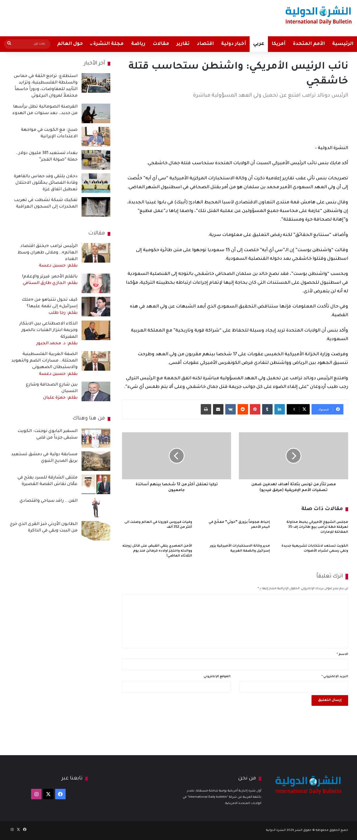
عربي (258, 44)
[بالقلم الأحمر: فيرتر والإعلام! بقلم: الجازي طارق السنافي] (96, 283)
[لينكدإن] (279, 409)
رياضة (138, 44)
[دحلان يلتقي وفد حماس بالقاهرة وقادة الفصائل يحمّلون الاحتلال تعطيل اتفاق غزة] (96, 183)
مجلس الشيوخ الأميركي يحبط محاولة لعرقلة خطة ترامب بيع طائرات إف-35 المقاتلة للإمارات (317, 527)
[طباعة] (206, 409)
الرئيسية (342, 44)
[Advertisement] (117, 17)
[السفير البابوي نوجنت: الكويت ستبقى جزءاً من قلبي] (96, 438)
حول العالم (70, 44)
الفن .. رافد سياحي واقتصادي (49, 501)
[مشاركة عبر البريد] (218, 409)
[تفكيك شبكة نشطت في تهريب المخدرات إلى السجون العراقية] (96, 207)
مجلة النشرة (108, 44)
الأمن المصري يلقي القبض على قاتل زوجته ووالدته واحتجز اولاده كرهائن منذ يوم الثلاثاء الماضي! (157, 551)
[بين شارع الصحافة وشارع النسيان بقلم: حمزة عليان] (96, 391)
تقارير (182, 44)
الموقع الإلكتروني (217, 676)
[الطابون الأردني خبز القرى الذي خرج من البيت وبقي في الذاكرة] (96, 531)
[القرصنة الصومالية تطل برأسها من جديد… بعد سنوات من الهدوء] (96, 113)
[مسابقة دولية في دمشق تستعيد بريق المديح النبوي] (96, 461)
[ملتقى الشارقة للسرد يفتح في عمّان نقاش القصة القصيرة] (96, 484)
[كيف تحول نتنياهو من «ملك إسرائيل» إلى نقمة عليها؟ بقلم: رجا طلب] (96, 306)
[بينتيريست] (255, 409)
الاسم (342, 654)
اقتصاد (205, 44)
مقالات (161, 44)
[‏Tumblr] (267, 409)
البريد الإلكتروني (334, 676)
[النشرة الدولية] (319, 15)
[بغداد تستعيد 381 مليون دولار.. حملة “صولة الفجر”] (96, 160)
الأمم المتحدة (309, 44)
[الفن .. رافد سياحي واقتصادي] (96, 507)
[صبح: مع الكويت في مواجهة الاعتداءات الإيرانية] (96, 136)
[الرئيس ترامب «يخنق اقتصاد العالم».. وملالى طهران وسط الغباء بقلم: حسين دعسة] (96, 253)
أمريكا (278, 44)
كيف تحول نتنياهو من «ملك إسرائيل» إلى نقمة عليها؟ (50, 306)
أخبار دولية (233, 44)
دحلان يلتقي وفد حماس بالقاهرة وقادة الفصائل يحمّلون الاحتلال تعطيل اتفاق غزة (46, 183)
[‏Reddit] (243, 409)
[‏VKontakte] (230, 409)
